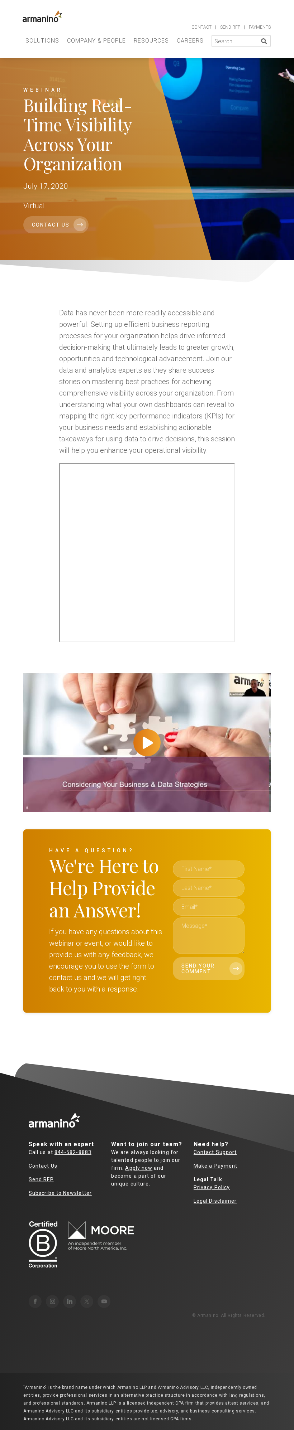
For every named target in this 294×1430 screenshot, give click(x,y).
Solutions (42, 40)
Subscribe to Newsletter (60, 1193)
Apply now (138, 1168)
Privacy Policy (212, 1187)
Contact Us (51, 225)
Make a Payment (215, 1166)
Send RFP (41, 1179)
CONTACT (201, 27)
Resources (151, 40)
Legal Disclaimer (215, 1201)
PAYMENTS (260, 27)
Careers (190, 40)
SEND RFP (230, 27)
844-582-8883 (72, 1152)
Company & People (96, 40)
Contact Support (215, 1152)
